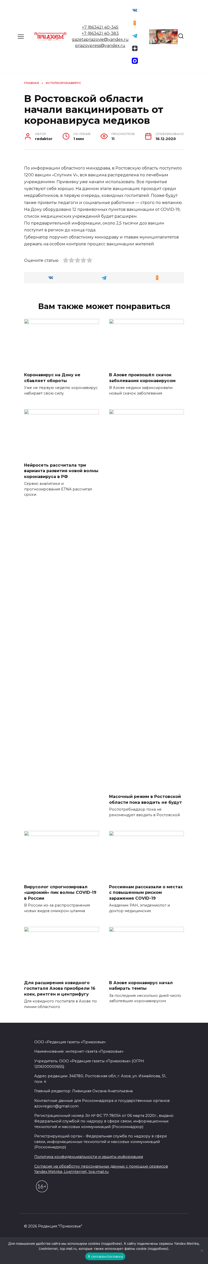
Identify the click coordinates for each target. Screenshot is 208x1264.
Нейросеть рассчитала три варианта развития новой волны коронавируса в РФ (61, 471)
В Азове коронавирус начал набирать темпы (141, 985)
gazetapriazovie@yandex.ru (100, 39)
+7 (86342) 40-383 (100, 33)
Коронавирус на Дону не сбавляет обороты (52, 377)
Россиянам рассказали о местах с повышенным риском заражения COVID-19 (146, 892)
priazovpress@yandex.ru (100, 45)
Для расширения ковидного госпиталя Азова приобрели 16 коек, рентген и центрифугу (59, 988)
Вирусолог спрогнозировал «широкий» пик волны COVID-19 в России (60, 892)
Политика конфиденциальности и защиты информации (88, 1156)
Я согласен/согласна (105, 1256)
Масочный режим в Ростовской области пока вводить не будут (145, 799)
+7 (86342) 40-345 (100, 27)
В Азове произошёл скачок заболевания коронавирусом (142, 377)
